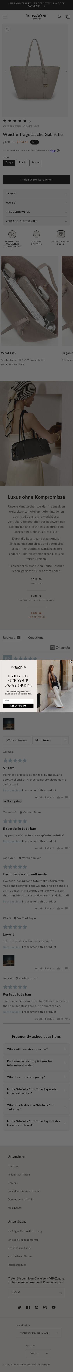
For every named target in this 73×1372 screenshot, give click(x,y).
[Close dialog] (71, 662)
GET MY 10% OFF (18, 706)
